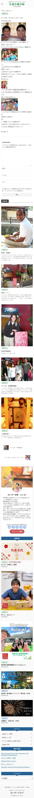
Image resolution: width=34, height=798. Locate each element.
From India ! (5, 253)
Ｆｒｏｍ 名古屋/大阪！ (9, 386)
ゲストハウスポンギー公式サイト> (17, 524)
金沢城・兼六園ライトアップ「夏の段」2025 (15, 693)
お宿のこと (5, 131)
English (27, 787)
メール (4, 175)
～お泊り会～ (5, 434)
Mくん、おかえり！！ (8, 615)
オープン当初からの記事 (18, 787)
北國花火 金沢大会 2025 (10, 721)
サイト (4, 182)
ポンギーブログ (17, 793)
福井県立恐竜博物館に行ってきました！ (13, 665)
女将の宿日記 (8, 787)
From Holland (5, 351)
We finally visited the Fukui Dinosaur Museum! (15, 767)
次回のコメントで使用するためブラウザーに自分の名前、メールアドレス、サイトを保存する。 (16, 189)
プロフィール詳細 (17, 531)
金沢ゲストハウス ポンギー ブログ (17, 790)
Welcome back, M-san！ (8, 761)
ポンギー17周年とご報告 (9, 564)
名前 (3, 168)
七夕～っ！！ (5, 292)
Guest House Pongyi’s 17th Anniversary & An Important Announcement (15, 754)
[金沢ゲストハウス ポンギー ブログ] (17, 6)
